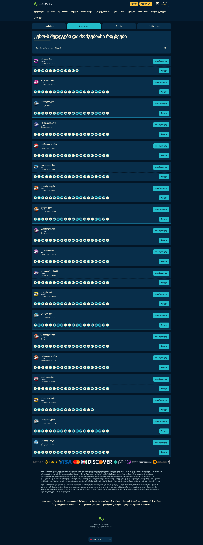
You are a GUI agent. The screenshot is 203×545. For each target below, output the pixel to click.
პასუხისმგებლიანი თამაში (63, 504)
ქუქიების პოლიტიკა (131, 501)
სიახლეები (154, 26)
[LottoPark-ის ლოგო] (43, 4)
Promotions (143, 12)
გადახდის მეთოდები (112, 504)
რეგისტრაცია (145, 4)
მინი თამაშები (86, 12)
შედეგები (131, 12)
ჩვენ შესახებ (59, 501)
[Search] (165, 48)
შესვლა (134, 4)
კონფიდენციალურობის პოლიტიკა (105, 501)
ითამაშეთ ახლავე (161, 61)
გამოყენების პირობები (77, 501)
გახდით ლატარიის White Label (137, 504)
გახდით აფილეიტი (92, 504)
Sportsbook (63, 12)
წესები (119, 26)
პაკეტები (74, 12)
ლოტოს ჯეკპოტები (158, 12)
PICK (122, 12)
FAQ (79, 504)
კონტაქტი (38, 18)
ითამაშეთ (48, 26)
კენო (115, 12)
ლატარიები (39, 12)
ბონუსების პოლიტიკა (151, 501)
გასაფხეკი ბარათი (103, 12)
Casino (52, 11)
